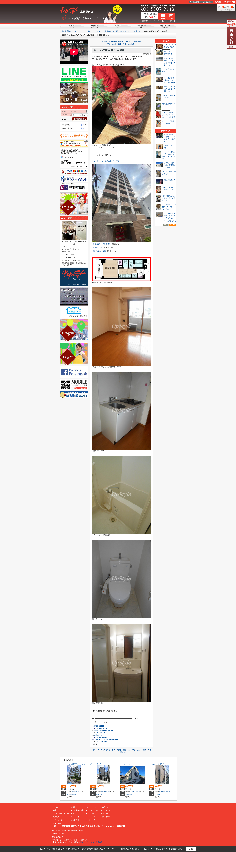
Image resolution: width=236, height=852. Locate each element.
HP (106, 740)
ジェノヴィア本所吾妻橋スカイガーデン (75, 764)
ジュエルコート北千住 (156, 764)
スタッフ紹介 (107, 810)
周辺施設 (105, 813)
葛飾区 (103, 792)
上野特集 (76, 820)
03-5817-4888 (102, 733)
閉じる (191, 849)
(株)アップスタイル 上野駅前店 (91, 842)
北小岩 (138, 792)
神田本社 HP (98, 735)
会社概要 (56, 810)
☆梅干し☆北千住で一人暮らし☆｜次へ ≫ (122, 44)
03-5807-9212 (102, 728)
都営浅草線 (97, 244)
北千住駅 (157, 794)
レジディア (91, 817)
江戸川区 (133, 792)
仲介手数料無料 (78, 810)
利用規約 (56, 817)
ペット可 (76, 817)
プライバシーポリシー (61, 813)
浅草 (101, 247)
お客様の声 (106, 817)
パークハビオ (92, 807)
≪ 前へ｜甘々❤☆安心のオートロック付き (117, 42)
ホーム (55, 807)
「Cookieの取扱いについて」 (159, 849)
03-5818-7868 (102, 737)
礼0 (74, 813)
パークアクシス (93, 810)
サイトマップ (57, 820)
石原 (77, 792)
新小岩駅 (99, 794)
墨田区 (74, 792)
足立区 (161, 792)
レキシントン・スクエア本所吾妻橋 (106, 161)
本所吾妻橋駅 (71, 794)
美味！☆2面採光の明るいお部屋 (109, 50)
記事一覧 (137, 42)
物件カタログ (57, 823)
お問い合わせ (107, 807)
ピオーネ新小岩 (95, 764)
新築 (74, 807)
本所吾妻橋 (107, 244)
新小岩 (107, 792)
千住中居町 (167, 792)
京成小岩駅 (129, 794)
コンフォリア (92, 813)
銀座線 (95, 247)
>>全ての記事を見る (169, 221)
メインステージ (124, 764)
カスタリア (91, 820)
